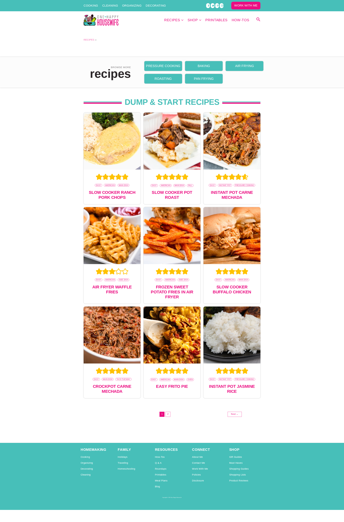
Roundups (160, 468)
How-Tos (240, 20)
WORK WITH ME (245, 5)
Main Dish (123, 185)
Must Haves (236, 463)
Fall (190, 185)
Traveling (123, 463)
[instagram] (221, 5)
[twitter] (212, 5)
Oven (190, 380)
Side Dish (123, 280)
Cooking (91, 5)
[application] (181, 20)
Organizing (132, 5)
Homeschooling (126, 468)
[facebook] (208, 5)
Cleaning (110, 5)
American (110, 185)
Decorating (156, 5)
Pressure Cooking (244, 185)
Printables (216, 20)
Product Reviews (238, 480)
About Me (197, 457)
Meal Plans (161, 480)
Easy (98, 185)
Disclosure (198, 480)
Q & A (158, 463)
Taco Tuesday (123, 379)
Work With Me (200, 468)
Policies (196, 474)
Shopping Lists (237, 474)
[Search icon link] (258, 20)
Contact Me (198, 463)
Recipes (172, 20)
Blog (157, 486)
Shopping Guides (239, 468)
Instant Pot (225, 185)
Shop (193, 20)
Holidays (123, 457)
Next (234, 414)
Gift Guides (235, 457)
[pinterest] (217, 5)
